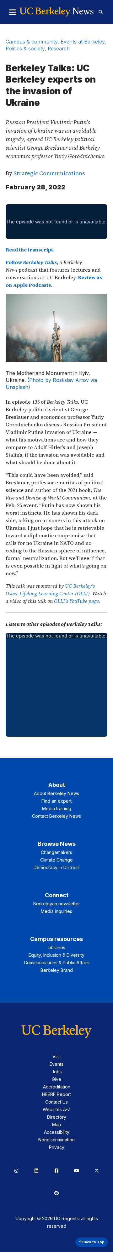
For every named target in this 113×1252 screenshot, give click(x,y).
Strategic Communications (49, 173)
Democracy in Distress (57, 867)
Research (59, 48)
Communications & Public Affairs (56, 962)
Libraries (56, 947)
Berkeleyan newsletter (56, 903)
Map (56, 1124)
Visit (56, 1056)
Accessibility (56, 1132)
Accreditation (56, 1086)
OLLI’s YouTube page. (77, 600)
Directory (56, 1117)
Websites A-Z (57, 1109)
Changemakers (56, 852)
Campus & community (31, 41)
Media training (56, 808)
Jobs (56, 1071)
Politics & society (25, 48)
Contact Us (56, 1102)
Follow (31, 262)
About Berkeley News (56, 793)
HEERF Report (56, 1094)
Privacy (56, 1147)
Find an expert (56, 801)
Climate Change (56, 860)
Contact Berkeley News (56, 816)
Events (56, 1064)
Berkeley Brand (56, 970)
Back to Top (93, 1242)
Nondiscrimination (56, 1139)
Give (56, 1079)
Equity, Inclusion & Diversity (56, 955)
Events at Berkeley (83, 41)
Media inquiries (56, 911)
